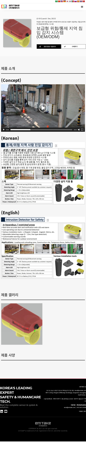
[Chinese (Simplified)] (59, 1)
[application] (43, 108)
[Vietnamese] (83, 1)
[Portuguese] (73, 1)
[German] (64, 1)
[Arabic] (56, 1)
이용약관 (73, 405)
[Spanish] (78, 1)
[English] (62, 1)
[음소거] (79, 130)
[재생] (4, 130)
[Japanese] (67, 1)
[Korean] (70, 1)
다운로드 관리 (82, 411)
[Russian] (75, 1)
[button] (82, 6)
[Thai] (81, 1)
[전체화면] (82, 130)
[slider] (41, 129)
